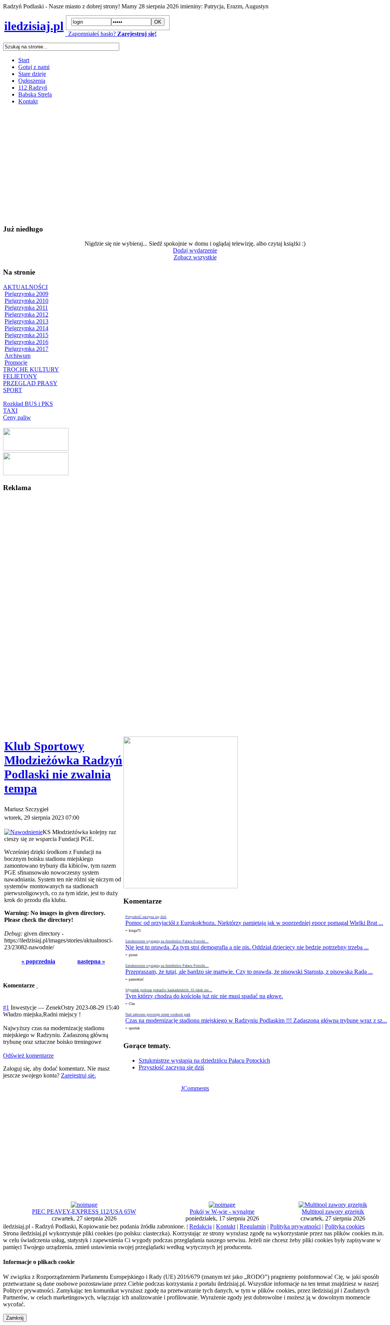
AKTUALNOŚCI (25, 287)
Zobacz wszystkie (195, 257)
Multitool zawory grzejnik (333, 1211)
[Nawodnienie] (23, 832)
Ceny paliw (17, 417)
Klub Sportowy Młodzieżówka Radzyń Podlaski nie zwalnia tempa (63, 767)
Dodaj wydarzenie (195, 250)
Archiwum (17, 355)
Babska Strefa (35, 94)
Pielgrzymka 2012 (26, 314)
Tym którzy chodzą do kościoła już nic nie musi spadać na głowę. (204, 996)
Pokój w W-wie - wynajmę (222, 1211)
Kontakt (28, 101)
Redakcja (200, 1226)
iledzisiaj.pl (34, 26)
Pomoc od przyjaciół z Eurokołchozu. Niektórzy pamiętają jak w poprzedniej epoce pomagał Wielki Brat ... (254, 923)
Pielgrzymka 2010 (26, 300)
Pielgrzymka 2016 (26, 342)
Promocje (16, 362)
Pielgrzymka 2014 (26, 328)
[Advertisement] (195, 164)
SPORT (12, 390)
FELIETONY (20, 376)
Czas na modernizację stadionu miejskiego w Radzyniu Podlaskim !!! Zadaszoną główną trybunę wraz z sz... (256, 1020)
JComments (195, 1088)
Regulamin (253, 1226)
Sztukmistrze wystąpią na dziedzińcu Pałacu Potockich (204, 1060)
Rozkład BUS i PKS (28, 403)
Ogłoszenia (31, 80)
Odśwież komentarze (28, 1055)
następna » (91, 961)
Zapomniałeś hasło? (90, 34)
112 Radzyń (32, 87)
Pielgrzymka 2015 (26, 335)
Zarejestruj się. (78, 1075)
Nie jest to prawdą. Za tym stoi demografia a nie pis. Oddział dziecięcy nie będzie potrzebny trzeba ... (247, 947)
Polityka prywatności (295, 1226)
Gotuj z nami (34, 67)
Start (23, 60)
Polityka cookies (344, 1226)
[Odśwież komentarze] (37, 985)
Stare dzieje (32, 74)
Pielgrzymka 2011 (26, 307)
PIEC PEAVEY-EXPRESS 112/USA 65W (84, 1211)
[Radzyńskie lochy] (36, 473)
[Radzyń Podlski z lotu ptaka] (36, 448)
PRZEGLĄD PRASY (30, 383)
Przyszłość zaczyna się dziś (171, 1067)
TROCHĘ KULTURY (31, 369)
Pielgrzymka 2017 (26, 349)
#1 (6, 1007)
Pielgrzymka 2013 (26, 321)
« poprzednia (38, 961)
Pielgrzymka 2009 (26, 294)
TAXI (10, 410)
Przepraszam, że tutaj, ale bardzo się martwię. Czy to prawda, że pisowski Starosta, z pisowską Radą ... (249, 971)
